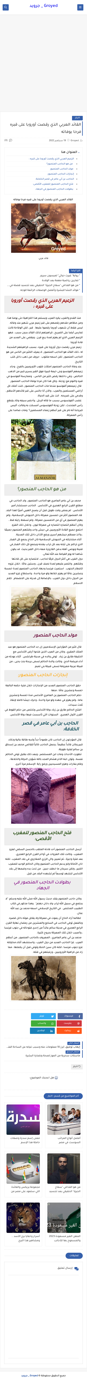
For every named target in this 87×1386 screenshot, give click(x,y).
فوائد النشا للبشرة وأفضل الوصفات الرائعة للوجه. (49, 290)
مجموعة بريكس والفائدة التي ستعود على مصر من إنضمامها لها (25, 1189)
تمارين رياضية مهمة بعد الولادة (60, 280)
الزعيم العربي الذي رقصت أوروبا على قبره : (51, 159)
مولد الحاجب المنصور (62, 169)
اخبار (77, 118)
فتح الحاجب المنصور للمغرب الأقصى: (53, 184)
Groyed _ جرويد (44, 6)
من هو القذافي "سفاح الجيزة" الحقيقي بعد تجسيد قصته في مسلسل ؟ (42, 285)
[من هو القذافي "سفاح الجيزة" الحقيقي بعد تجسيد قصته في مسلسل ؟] (64, 1168)
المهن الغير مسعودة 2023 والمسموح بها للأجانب (65, 1238)
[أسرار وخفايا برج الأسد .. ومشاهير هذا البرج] (23, 1218)
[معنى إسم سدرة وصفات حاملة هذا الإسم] (23, 1119)
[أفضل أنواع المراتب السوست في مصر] (64, 1119)
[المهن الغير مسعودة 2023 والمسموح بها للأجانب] (64, 1218)
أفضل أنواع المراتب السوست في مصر (69, 1140)
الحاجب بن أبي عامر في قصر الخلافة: (54, 179)
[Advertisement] (43, 65)
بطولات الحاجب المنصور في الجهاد (54, 189)
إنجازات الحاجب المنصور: (60, 174)
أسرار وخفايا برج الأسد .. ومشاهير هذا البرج (26, 1238)
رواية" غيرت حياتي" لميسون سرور (59, 275)
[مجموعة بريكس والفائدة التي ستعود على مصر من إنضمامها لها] (23, 1168)
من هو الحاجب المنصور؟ (60, 164)
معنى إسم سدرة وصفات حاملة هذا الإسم (25, 1140)
